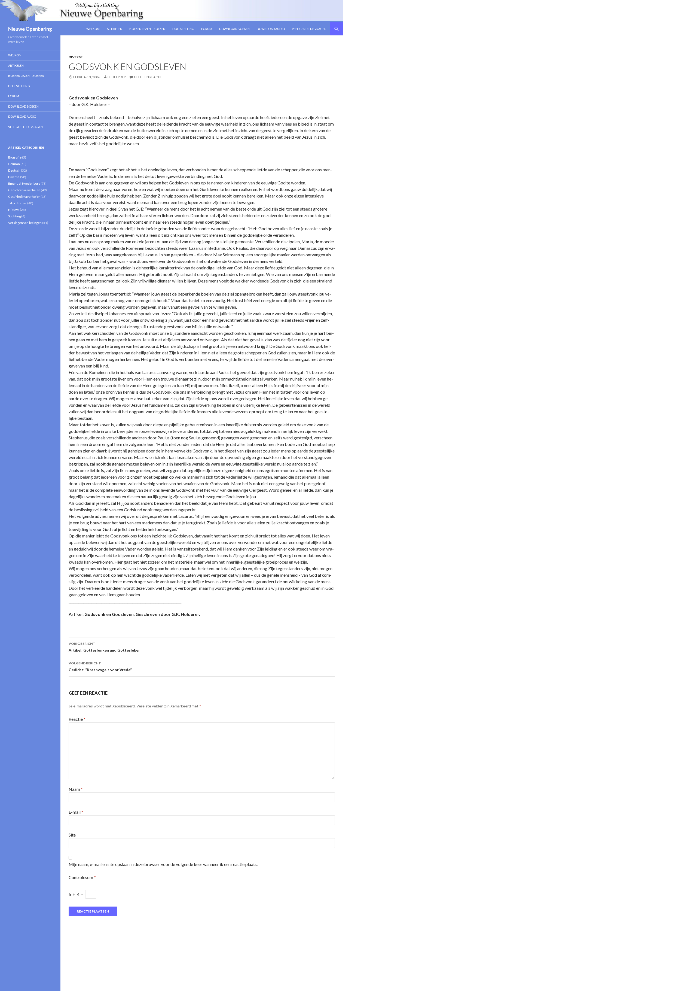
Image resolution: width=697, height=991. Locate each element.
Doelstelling (183, 29)
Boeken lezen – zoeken (147, 29)
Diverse (75, 57)
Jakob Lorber (17, 203)
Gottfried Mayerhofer (24, 196)
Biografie (15, 157)
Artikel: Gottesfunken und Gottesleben (104, 647)
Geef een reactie (148, 77)
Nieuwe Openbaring (30, 29)
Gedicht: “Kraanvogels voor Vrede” (100, 666)
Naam (76, 789)
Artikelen (114, 29)
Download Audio (271, 29)
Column (14, 164)
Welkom (93, 29)
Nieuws (13, 210)
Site (72, 834)
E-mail (76, 811)
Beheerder (117, 77)
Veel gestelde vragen (309, 29)
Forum (206, 29)
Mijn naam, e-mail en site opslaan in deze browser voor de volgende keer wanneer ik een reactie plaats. (163, 864)
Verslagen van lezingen (25, 223)
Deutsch (14, 170)
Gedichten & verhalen (24, 190)
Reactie (77, 719)
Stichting (14, 216)
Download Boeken (234, 29)
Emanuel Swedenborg (24, 183)
